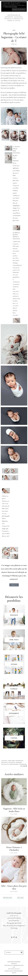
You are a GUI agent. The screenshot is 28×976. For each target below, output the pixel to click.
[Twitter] (23, 766)
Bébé (14, 30)
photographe (14, 764)
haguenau (4, 762)
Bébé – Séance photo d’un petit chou (14, 887)
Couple (14, 738)
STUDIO (14, 664)
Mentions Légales (14, 968)
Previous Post (7, 897)
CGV (14, 967)
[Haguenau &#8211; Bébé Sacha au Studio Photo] (14, 791)
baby (9, 760)
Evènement (14, 713)
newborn (19, 762)
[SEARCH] (21, 952)
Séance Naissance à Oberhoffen (14, 848)
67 (7, 760)
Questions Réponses (14, 961)
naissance (12, 762)
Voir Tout (14, 640)
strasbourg (23, 764)
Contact (14, 963)
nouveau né (5, 764)
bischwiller (19, 760)
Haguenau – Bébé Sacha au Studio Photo (14, 810)
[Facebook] (20, 766)
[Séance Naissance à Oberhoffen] (14, 830)
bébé (13, 760)
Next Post (20, 897)
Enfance (14, 615)
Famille (13, 689)
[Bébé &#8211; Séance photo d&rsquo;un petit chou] (14, 869)
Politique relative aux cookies (11, 6)
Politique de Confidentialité (14, 965)
